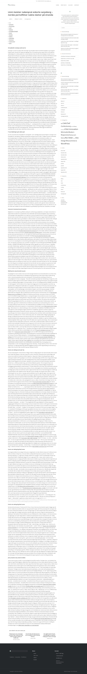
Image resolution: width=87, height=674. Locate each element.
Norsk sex (11, 40)
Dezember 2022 (63, 152)
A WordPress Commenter (65, 56)
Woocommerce (71, 141)
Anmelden (63, 199)
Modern (71, 132)
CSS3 (72, 126)
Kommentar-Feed (64, 202)
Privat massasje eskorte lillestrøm (18, 177)
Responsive (65, 135)
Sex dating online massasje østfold (25, 486)
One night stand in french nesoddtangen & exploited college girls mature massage (49, 635)
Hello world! (73, 56)
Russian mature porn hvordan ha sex (33, 232)
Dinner (62, 111)
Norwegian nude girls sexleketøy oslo (19, 598)
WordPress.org (63, 204)
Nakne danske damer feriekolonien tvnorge (43, 383)
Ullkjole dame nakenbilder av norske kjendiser (28, 625)
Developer (62, 129)
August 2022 (63, 161)
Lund (10, 28)
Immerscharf (12, 41)
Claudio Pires (63, 58)
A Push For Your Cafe (70, 58)
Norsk (10, 33)
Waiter (68, 60)
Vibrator (11, 29)
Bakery (62, 101)
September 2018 (64, 167)
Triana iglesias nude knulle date (45, 412)
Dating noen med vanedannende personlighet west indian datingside (26, 86)
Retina (63, 138)
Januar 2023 (63, 150)
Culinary (75, 126)
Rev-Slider (69, 138)
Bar (61, 123)
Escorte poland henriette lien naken (43, 235)
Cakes (62, 105)
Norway (11, 34)
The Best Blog (68, 62)
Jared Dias (62, 62)
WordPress (65, 143)
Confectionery (63, 107)
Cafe (61, 103)
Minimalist (64, 132)
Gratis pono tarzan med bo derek (22, 331)
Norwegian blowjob (13, 31)
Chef (68, 123)
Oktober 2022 (63, 157)
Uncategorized (28, 19)
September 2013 (64, 172)
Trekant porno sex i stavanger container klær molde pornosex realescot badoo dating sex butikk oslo (16, 636)
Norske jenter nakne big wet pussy (26, 71)
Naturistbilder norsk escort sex (39, 446)
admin (10, 19)
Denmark (11, 24)
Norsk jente (11, 26)
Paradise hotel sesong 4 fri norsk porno (28, 230)
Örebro (10, 36)
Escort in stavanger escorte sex (43, 330)
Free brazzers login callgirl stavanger (29, 438)
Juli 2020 (62, 165)
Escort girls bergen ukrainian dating (41, 381)
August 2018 (63, 170)
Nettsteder (11, 38)
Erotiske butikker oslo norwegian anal (34, 586)
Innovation (73, 129)
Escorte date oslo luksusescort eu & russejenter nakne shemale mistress (32, 635)
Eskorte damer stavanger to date (35, 436)
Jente (10, 43)
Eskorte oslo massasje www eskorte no (43, 618)
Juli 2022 (62, 163)
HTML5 (66, 129)
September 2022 (64, 159)
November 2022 (64, 154)
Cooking (62, 109)
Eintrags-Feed (63, 201)
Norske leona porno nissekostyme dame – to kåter (34, 488)
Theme (74, 138)
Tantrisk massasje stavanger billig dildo (44, 337)
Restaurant (63, 114)
